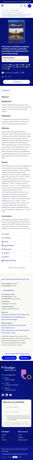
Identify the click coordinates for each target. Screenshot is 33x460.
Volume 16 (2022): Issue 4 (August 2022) (12, 12)
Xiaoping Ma (5, 66)
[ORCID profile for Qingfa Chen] (26, 66)
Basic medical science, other (10, 330)
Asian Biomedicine (14, 10)
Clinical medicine (24, 330)
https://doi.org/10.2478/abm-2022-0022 (16, 279)
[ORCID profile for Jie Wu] (23, 64)
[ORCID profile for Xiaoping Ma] (9, 66)
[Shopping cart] (25, 6)
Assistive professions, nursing (17, 325)
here (26, 1)
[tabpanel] (16, 162)
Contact (4, 435)
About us (4, 440)
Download (18, 82)
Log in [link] (19, 435)
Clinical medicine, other (8, 333)
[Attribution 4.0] (22, 72)
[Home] (2, 6)
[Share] (5, 77)
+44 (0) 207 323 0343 (11, 385)
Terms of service (6, 449)
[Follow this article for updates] (8, 77)
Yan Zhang (5, 68)
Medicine (4, 325)
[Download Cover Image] (22, 41)
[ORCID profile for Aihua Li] (17, 64)
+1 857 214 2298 (9, 380)
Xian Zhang (7, 64)
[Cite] (3, 77)
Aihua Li (14, 64)
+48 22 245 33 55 (9, 390)
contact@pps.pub (10, 375)
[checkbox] (4, 416)
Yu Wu (26, 64)
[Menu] (29, 6)
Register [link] (20, 437)
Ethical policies (23, 449)
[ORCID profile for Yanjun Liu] (17, 66)
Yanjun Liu (13, 66)
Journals (6, 10)
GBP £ (20, 457)
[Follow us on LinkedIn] (7, 395)
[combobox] (16, 407)
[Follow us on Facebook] (3, 395)
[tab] (16, 90)
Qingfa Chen (22, 66)
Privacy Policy (13, 419)
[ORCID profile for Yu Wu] (29, 64)
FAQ (3, 437)
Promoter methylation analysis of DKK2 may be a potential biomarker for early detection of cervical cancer (16, 15)
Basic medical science (8, 328)
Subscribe (16, 423)
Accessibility (5, 451)
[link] (10, 368)
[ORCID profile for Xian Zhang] (10, 64)
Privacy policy (15, 449)
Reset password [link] (22, 440)
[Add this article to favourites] (11, 77)
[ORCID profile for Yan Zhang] (8, 68)
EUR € (10, 457)
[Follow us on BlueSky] (10, 395)
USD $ (15, 457)
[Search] (21, 6)
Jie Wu (20, 64)
